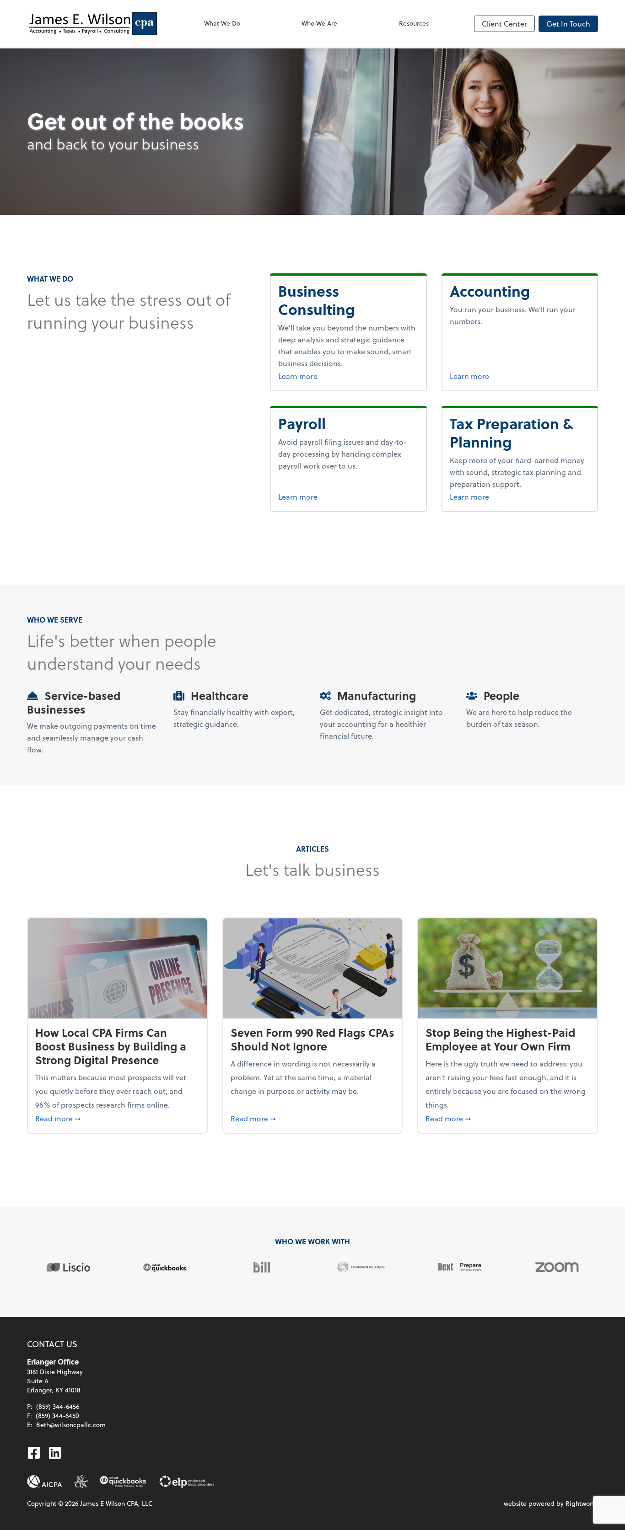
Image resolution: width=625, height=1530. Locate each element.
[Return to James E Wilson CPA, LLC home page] (93, 23)
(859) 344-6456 (57, 1406)
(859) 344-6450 (57, 1415)
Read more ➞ (117, 1118)
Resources (414, 23)
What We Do (222, 23)
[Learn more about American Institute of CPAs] (45, 1481)
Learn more (320, 375)
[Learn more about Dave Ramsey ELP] (186, 1481)
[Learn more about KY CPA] (81, 1481)
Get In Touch (568, 23)
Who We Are (319, 23)
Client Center (504, 23)
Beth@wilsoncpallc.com (71, 1424)
